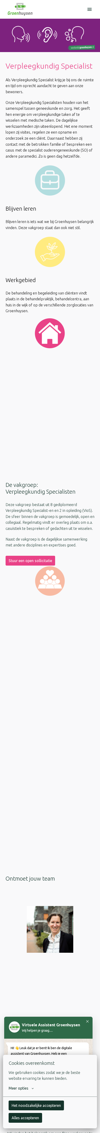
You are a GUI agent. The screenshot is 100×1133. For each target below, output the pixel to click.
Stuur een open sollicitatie (30, 561)
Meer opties (18, 1088)
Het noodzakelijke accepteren (36, 1105)
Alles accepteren (25, 1118)
